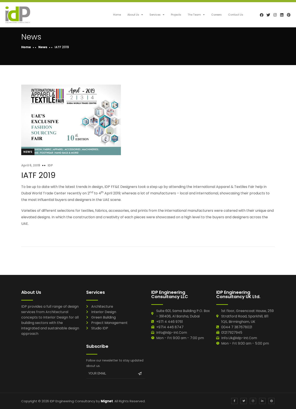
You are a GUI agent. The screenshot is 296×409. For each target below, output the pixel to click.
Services (155, 14)
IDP (50, 165)
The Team (194, 14)
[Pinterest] (288, 15)
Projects (176, 14)
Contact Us (235, 14)
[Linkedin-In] (262, 401)
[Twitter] (268, 15)
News (42, 47)
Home (117, 14)
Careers (216, 14)
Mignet (107, 401)
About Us (133, 14)
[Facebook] (262, 15)
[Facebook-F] (234, 401)
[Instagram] (275, 15)
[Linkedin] (282, 15)
